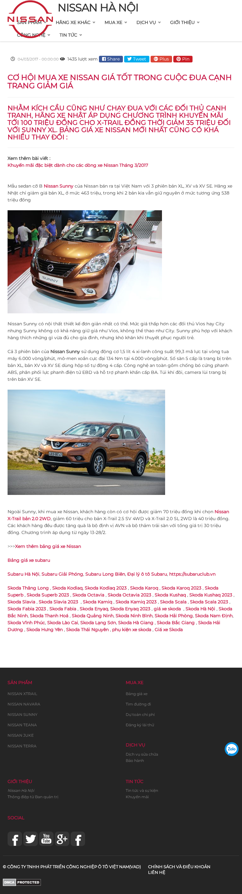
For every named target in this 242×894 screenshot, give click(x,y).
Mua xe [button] (113, 22)
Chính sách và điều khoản (179, 866)
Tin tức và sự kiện (142, 790)
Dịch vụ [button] (146, 22)
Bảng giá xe (136, 693)
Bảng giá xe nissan (95, 130)
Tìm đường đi (138, 704)
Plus (163, 59)
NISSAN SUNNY (22, 714)
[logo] (30, 8)
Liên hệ (156, 872)
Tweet (139, 59)
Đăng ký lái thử (140, 725)
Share (113, 59)
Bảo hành (135, 760)
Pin (185, 59)
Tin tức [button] (68, 35)
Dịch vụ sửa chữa (142, 754)
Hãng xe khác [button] (73, 22)
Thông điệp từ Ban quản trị (33, 796)
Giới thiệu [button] (182, 22)
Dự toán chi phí (140, 714)
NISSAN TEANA (22, 725)
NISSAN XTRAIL (22, 693)
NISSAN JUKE (21, 735)
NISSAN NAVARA (24, 704)
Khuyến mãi (137, 796)
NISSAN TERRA (22, 746)
